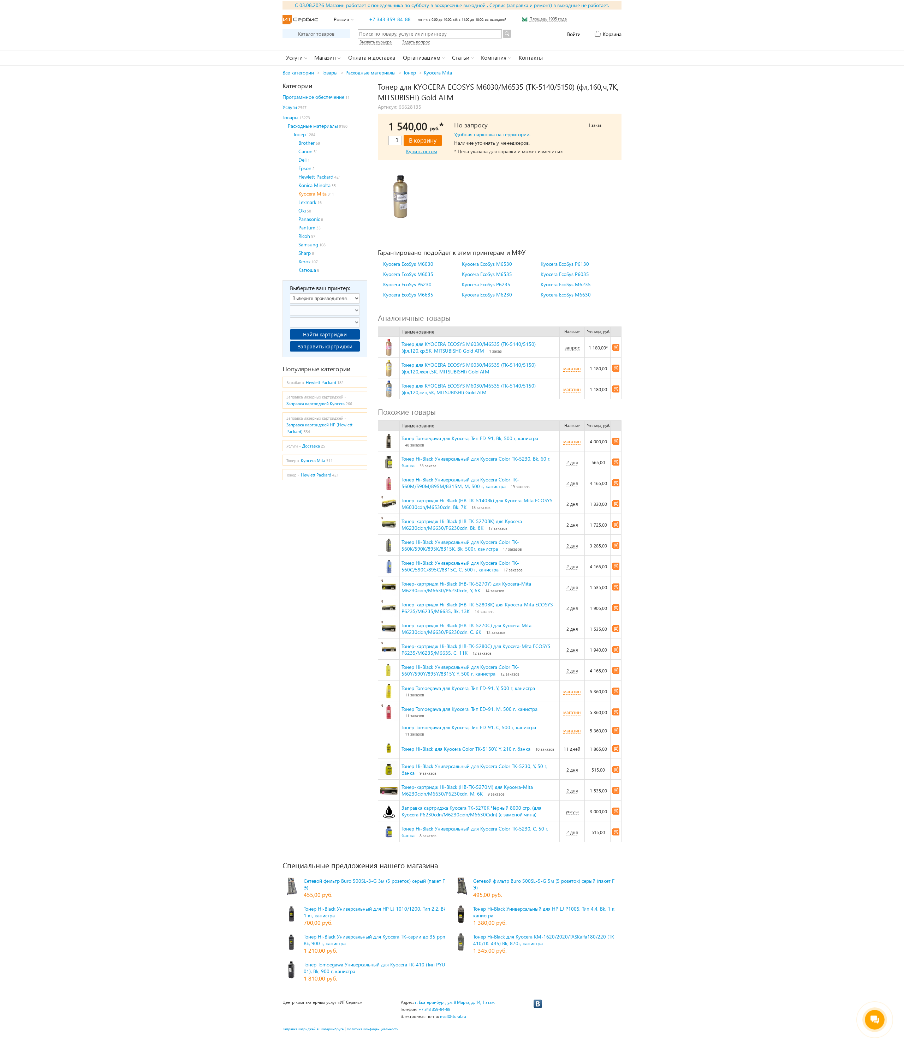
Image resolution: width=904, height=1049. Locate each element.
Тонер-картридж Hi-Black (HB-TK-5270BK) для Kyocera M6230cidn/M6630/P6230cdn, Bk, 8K (462, 524)
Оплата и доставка (371, 57)
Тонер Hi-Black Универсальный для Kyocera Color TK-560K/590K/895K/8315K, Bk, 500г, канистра (460, 545)
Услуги (289, 107)
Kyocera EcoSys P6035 (565, 274)
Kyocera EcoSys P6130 (565, 263)
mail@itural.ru (453, 1016)
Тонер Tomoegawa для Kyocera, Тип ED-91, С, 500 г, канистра (469, 727)
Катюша (307, 269)
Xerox (304, 261)
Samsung (308, 244)
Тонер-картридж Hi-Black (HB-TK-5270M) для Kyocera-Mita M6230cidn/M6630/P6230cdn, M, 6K (467, 790)
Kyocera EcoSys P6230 (407, 284)
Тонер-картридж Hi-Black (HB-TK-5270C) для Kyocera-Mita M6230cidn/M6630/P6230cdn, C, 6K (466, 628)
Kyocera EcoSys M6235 (566, 284)
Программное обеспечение (313, 97)
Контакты (531, 57)
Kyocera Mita (438, 72)
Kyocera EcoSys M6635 (408, 294)
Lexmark (307, 202)
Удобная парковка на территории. (492, 134)
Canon (305, 151)
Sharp (304, 253)
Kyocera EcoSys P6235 (486, 284)
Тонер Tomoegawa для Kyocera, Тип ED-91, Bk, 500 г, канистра (470, 438)
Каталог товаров (316, 33)
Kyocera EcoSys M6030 (408, 263)
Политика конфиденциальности (373, 1029)
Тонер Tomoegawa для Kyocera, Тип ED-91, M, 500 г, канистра (469, 709)
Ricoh (304, 236)
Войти (574, 34)
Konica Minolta (314, 185)
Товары (330, 72)
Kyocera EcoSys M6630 (566, 294)
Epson (304, 168)
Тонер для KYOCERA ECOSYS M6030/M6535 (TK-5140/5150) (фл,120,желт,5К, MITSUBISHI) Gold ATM (469, 368)
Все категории (298, 72)
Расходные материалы (370, 72)
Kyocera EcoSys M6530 (487, 263)
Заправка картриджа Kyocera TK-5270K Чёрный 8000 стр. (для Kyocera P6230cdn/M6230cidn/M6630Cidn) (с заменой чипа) (471, 811)
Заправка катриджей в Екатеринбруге (313, 1029)
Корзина (612, 34)
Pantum (306, 227)
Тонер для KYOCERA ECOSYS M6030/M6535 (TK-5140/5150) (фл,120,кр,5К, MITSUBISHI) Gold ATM (469, 347)
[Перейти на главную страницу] (300, 19)
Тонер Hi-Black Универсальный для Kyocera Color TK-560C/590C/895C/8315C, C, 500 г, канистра (460, 566)
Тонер (409, 72)
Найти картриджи (325, 334)
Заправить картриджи (325, 346)
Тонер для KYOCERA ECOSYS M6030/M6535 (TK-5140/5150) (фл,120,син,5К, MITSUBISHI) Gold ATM (469, 389)
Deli (302, 159)
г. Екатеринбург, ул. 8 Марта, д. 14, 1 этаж (455, 1002)
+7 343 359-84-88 (390, 19)
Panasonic (309, 219)
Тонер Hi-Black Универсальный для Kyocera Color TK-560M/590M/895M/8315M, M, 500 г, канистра (460, 483)
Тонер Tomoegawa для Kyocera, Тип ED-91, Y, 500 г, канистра (468, 688)
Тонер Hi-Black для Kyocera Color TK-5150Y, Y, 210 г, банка (466, 748)
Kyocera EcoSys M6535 (487, 274)
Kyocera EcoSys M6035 (408, 274)
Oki (302, 210)
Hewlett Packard (315, 176)
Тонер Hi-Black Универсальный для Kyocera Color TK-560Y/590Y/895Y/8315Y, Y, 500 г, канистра (460, 670)
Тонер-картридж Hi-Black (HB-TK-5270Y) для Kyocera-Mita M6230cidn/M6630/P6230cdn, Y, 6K (466, 587)
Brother (306, 142)
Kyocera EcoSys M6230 (487, 294)
